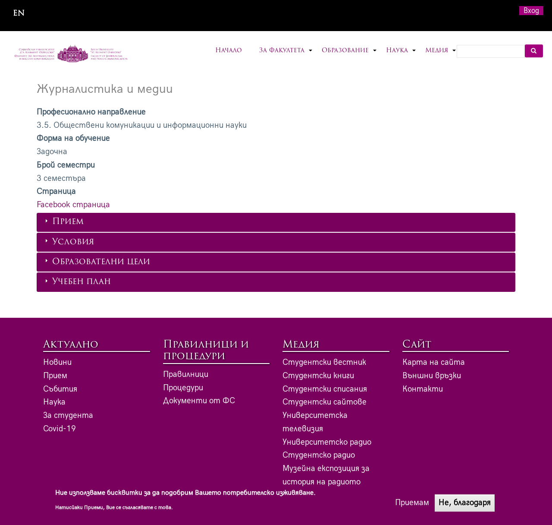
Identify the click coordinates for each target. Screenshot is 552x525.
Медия (441, 55)
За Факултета (286, 55)
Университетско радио (326, 442)
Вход (531, 10)
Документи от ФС (199, 401)
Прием (68, 222)
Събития (60, 389)
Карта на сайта (433, 362)
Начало (228, 50)
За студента (68, 416)
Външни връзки (431, 376)
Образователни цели (101, 262)
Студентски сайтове (324, 402)
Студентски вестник (324, 362)
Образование (349, 55)
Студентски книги (318, 376)
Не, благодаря (465, 503)
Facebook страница (73, 205)
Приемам (412, 503)
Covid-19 (59, 429)
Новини (57, 362)
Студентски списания (324, 389)
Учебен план (81, 282)
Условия (73, 242)
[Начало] (71, 54)
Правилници (185, 375)
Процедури (183, 388)
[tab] (276, 222)
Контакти (422, 389)
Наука (401, 55)
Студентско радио (318, 455)
